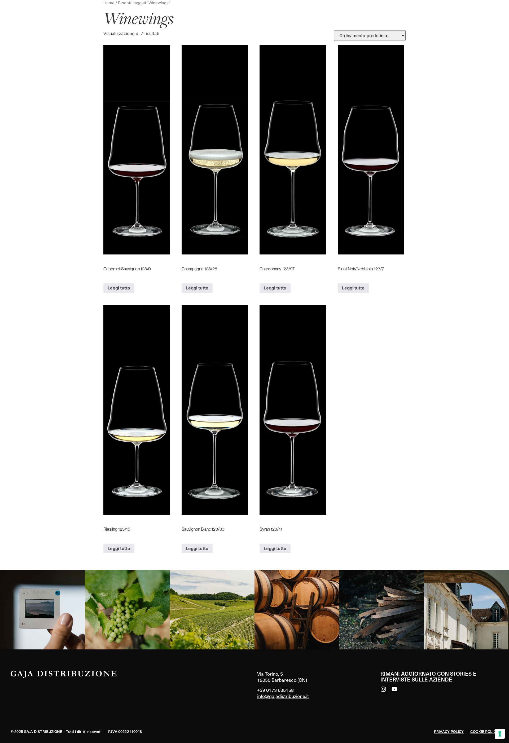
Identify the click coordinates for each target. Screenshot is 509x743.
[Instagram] (383, 689)
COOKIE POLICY (484, 731)
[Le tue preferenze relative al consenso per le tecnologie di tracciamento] (500, 734)
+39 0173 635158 (275, 690)
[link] (42, 609)
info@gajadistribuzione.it (283, 696)
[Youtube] (394, 689)
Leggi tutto (119, 288)
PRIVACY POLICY (449, 731)
